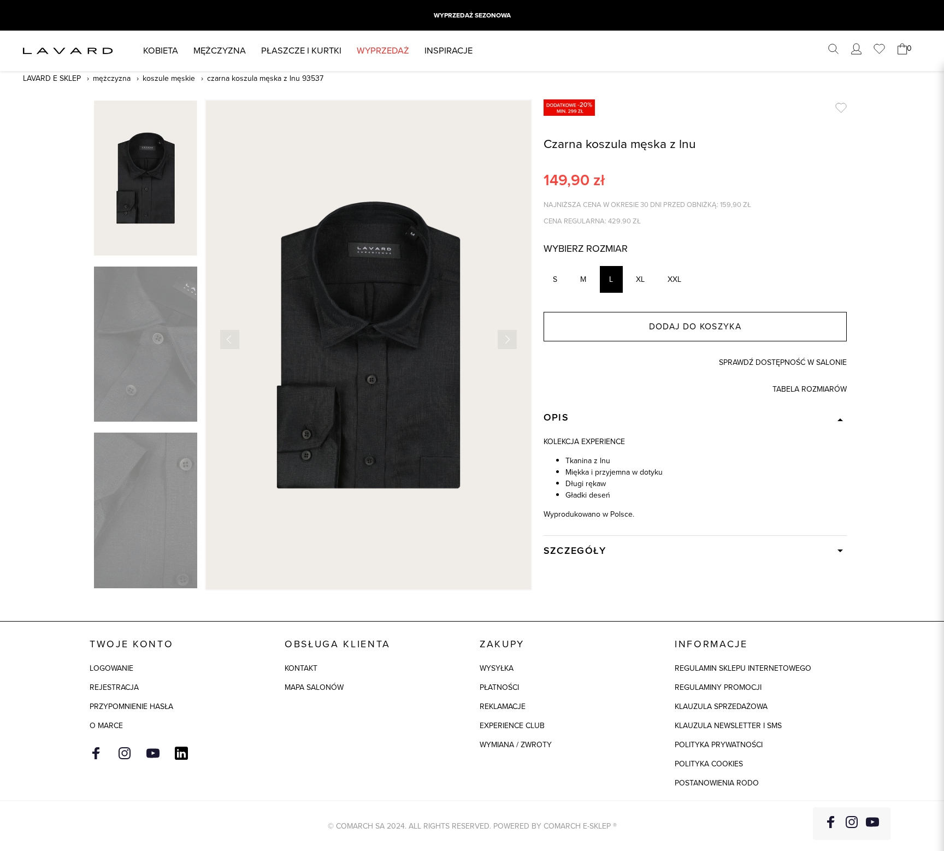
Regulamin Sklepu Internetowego (743, 668)
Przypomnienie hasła (131, 706)
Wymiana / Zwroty (516, 744)
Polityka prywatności (719, 744)
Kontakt (301, 668)
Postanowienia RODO (717, 783)
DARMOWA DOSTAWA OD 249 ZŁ (472, 15)
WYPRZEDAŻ (383, 50)
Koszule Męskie (169, 78)
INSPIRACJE (448, 50)
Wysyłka (497, 668)
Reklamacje (503, 706)
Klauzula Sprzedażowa (721, 706)
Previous (229, 339)
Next (507, 339)
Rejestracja (114, 687)
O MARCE (106, 725)
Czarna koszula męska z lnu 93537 (265, 78)
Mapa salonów (314, 687)
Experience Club (512, 725)
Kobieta (160, 50)
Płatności (499, 687)
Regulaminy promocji (718, 687)
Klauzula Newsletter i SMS (728, 725)
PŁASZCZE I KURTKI (301, 50)
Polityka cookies (709, 764)
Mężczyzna (219, 50)
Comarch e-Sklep (577, 826)
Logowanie (111, 668)
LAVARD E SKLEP (52, 78)
